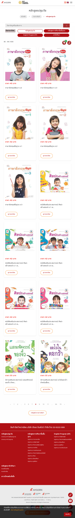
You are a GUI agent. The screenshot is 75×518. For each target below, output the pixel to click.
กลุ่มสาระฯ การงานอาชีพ (34, 439)
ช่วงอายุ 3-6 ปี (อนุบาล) (7, 439)
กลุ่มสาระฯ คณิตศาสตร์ (33, 442)
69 (56, 404)
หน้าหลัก (23, 16)
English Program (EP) (30, 35)
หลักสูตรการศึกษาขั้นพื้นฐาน (56, 31)
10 (43, 404)
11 (48, 404)
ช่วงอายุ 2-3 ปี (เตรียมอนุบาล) (8, 436)
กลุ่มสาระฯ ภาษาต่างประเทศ (34, 450)
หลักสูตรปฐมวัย (7, 434)
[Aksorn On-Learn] (70, 501)
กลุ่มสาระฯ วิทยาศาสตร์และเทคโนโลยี (36, 453)
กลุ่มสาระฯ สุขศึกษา (32, 461)
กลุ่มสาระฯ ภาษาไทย (32, 447)
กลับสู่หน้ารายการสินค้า (37, 413)
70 (60, 404)
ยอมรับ (67, 514)
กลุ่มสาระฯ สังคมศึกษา (33, 458)
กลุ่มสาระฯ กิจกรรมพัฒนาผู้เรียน (36, 445)
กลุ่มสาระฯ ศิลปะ (32, 456)
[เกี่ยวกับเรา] (70, 495)
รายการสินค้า (36, 16)
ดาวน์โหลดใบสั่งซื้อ (8, 476)
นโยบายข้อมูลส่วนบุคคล (17, 510)
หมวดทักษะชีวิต (5, 468)
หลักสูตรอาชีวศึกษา (8, 466)
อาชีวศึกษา (56, 35)
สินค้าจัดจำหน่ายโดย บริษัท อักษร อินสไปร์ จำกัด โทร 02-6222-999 (37, 428)
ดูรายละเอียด (11, 97)
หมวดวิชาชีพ (4, 471)
